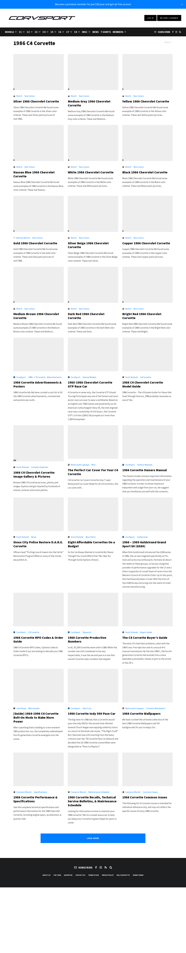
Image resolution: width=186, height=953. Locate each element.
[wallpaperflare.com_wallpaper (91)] (147, 685)
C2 (28, 31)
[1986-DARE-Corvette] (38, 514)
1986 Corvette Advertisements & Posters (37, 384)
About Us (46, 875)
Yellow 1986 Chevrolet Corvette (145, 101)
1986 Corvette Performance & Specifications (35, 799)
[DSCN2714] (38, 283)
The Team (57, 875)
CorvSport (21, 377)
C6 (59, 31)
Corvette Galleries (39, 467)
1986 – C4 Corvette (36, 377)
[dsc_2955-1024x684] (147, 212)
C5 (52, 31)
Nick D (19, 96)
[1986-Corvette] (93, 769)
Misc (84, 31)
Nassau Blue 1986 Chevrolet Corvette (34, 174)
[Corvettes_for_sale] (93, 514)
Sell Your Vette (123, 875)
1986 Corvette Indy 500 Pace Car (91, 714)
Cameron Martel (24, 792)
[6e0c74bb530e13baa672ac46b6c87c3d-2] (147, 283)
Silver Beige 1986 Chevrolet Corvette (88, 245)
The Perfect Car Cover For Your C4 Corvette (93, 472)
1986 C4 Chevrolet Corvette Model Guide (142, 384)
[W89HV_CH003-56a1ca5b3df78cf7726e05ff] (93, 442)
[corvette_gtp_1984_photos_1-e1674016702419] (93, 354)
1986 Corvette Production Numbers (87, 640)
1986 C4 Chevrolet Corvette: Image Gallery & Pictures (34, 475)
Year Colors (30, 96)
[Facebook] (172, 31)
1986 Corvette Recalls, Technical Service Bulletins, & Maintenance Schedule (92, 801)
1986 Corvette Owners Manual (144, 470)
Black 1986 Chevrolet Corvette (144, 172)
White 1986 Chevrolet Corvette (91, 172)
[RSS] (105, 867)
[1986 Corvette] (38, 442)
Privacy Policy (108, 875)
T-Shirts (106, 31)
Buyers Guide (146, 632)
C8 (75, 31)
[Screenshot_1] (93, 212)
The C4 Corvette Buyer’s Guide (144, 638)
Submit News (138, 875)
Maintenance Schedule (98, 792)
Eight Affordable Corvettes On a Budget (91, 544)
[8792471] (38, 71)
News (95, 31)
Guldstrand (142, 537)
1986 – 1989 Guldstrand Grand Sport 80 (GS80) (144, 544)
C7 (67, 31)
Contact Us (80, 875)
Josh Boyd (21, 708)
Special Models (89, 377)
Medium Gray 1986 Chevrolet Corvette (89, 103)
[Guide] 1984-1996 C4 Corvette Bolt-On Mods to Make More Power (36, 717)
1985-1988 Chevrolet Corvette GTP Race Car (90, 384)
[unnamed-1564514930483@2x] (147, 71)
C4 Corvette (145, 377)
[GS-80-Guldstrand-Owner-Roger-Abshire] (147, 514)
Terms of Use (93, 875)
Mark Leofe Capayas (80, 464)
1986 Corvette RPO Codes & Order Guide (38, 640)
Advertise (68, 875)
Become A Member (169, 18)
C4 (44, 31)
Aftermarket (34, 708)
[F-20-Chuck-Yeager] (93, 685)
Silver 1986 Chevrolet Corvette (36, 101)
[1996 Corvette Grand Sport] (147, 609)
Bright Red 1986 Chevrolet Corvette (141, 316)
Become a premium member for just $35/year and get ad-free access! (93, 4)
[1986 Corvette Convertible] (147, 354)
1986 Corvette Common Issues (144, 797)
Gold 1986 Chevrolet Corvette (35, 243)
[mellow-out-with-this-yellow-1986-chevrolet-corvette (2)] (147, 769)
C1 (20, 31)
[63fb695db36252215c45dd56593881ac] (93, 142)
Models (9, 31)
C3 (36, 31)
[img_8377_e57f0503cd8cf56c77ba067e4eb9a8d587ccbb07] (93, 71)
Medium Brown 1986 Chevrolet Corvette (36, 316)
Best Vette (91, 537)
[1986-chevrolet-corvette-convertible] (38, 769)
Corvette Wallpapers (155, 708)
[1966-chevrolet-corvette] (38, 142)
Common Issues (150, 792)
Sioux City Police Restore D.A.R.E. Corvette (38, 544)
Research (87, 632)
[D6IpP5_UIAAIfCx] (93, 283)
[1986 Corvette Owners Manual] (147, 442)
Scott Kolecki (131, 377)
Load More (93, 838)
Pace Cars (87, 708)
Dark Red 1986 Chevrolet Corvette (86, 316)
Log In (150, 18)
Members (118, 31)
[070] (38, 685)
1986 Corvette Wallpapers (141, 714)
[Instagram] (176, 31)
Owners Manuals (144, 464)
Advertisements (54, 377)
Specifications (40, 792)
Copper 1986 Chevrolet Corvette (146, 243)
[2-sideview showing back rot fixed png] (147, 142)
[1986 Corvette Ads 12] (38, 354)
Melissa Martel (23, 237)
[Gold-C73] (38, 212)
